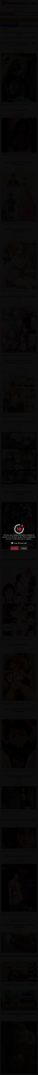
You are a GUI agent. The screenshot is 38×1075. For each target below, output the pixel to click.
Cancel (24, 548)
